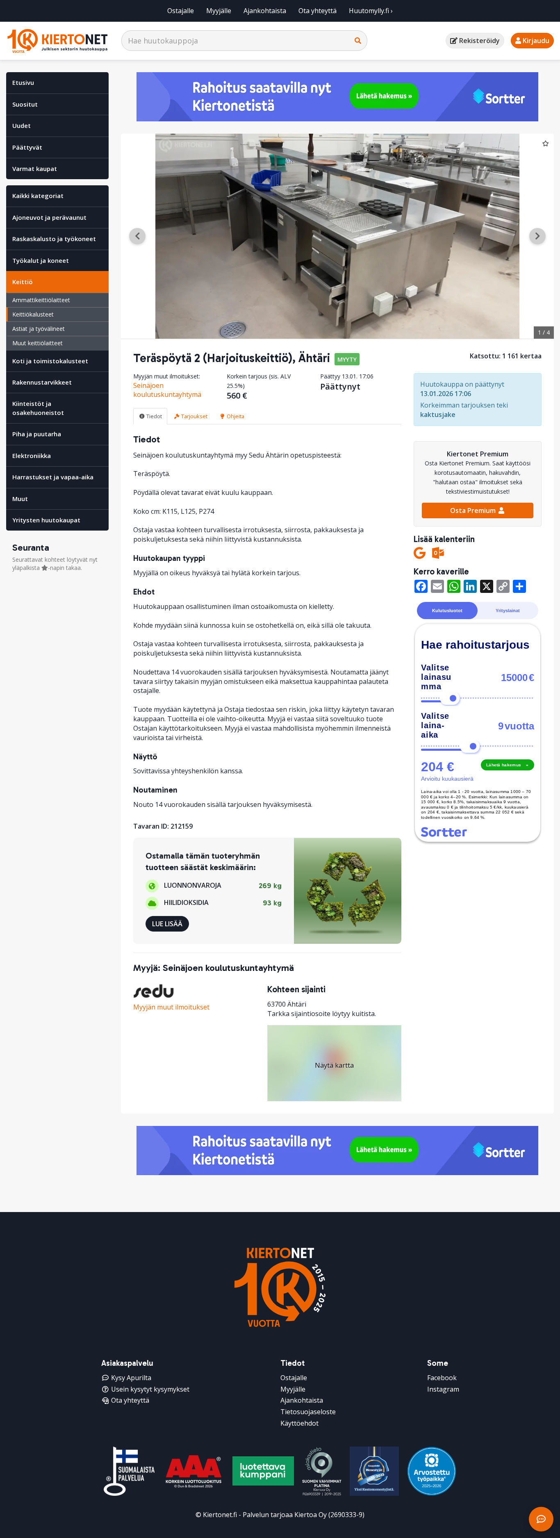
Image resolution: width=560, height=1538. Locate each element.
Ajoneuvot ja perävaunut (49, 217)
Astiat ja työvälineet (38, 329)
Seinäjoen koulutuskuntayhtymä (167, 390)
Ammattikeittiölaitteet (41, 300)
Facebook (442, 1377)
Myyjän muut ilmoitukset (171, 1007)
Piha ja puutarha (36, 434)
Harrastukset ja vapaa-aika (52, 477)
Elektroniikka (31, 455)
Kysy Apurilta (131, 1377)
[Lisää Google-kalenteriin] (420, 553)
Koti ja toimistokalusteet (50, 361)
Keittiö (22, 282)
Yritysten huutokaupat (46, 520)
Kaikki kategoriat (38, 195)
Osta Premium (473, 510)
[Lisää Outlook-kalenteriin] (438, 553)
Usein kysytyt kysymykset (150, 1389)
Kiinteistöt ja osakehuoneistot (38, 407)
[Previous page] (137, 236)
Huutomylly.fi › (371, 10)
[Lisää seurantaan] (546, 143)
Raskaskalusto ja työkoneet (54, 239)
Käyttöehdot (299, 1423)
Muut (20, 498)
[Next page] (537, 236)
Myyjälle (218, 10)
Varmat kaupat (34, 168)
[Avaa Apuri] (541, 1519)
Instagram (443, 1389)
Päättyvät (27, 147)
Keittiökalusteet (33, 314)
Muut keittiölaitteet (37, 343)
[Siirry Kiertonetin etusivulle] (57, 41)
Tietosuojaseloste (308, 1411)
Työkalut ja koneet (40, 260)
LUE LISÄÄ (167, 923)
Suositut (25, 104)
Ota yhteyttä (317, 10)
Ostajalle (180, 10)
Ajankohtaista (265, 10)
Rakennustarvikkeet (42, 382)
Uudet (21, 125)
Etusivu (23, 82)
